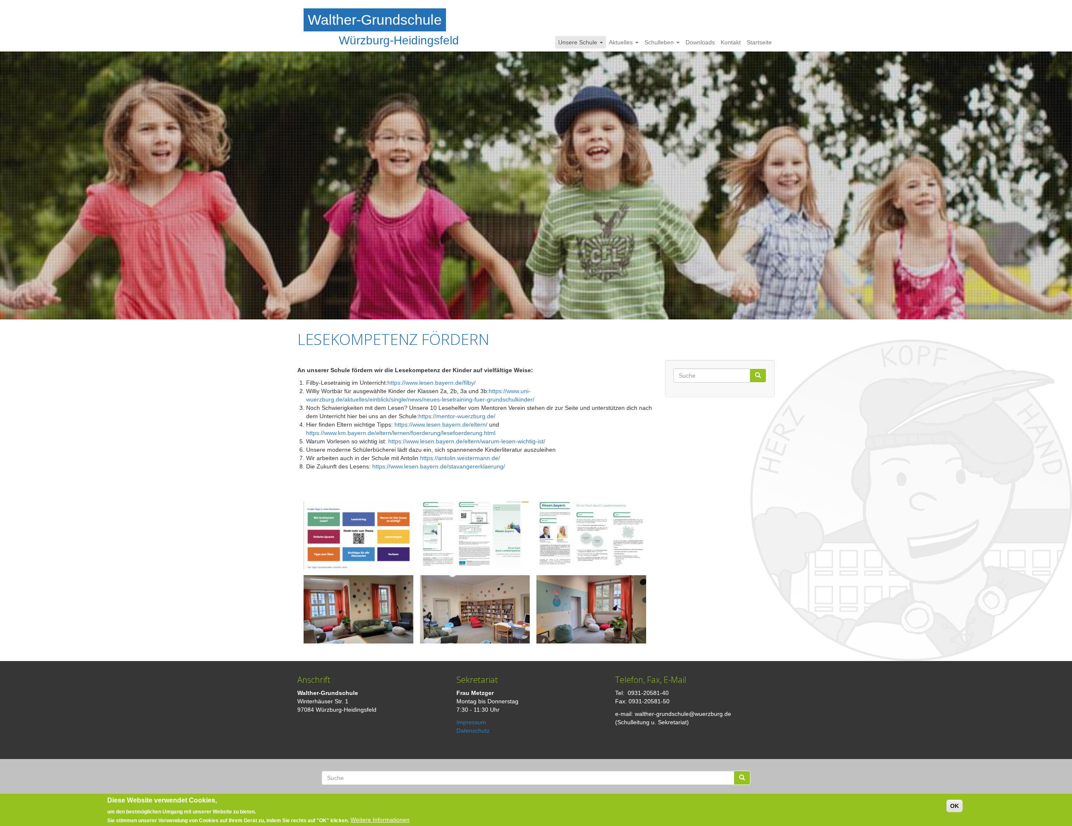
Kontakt (731, 42)
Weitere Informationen (380, 819)
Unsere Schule (578, 42)
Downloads (700, 42)
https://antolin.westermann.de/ (460, 458)
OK (954, 806)
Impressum (471, 722)
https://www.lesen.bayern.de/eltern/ (440, 424)
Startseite (759, 42)
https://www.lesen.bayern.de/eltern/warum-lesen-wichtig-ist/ (466, 441)
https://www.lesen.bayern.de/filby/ (431, 382)
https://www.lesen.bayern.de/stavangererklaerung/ (438, 466)
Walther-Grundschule (375, 20)
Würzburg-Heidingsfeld (399, 40)
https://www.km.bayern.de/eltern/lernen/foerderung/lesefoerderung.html (400, 433)
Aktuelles (621, 42)
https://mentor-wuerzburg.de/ (456, 416)
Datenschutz (473, 730)
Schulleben (659, 42)
